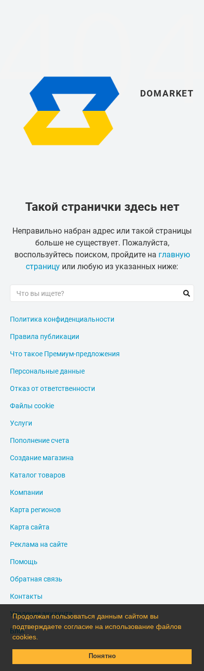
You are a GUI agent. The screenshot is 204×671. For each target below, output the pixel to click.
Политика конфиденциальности (62, 319)
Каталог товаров (37, 475)
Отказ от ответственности (52, 388)
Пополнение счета (39, 440)
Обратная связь (36, 579)
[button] (41, 637)
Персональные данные (47, 371)
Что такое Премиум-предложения (65, 354)
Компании (26, 492)
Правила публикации (44, 336)
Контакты (26, 596)
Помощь (24, 562)
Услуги (21, 423)
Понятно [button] (102, 656)
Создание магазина (42, 458)
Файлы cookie (32, 406)
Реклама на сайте (38, 544)
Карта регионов (35, 510)
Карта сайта (30, 527)
